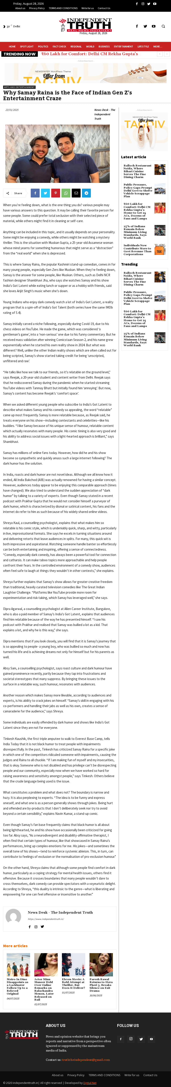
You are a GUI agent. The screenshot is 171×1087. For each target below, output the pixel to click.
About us (57, 1075)
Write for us (131, 1075)
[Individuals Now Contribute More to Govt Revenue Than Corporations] (160, 249)
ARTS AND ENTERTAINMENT (19, 87)
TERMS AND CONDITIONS (104, 1075)
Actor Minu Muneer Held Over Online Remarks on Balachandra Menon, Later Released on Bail (44, 989)
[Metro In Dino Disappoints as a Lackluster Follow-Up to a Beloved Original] (18, 964)
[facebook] (29, 926)
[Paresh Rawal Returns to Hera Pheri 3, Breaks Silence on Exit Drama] (101, 964)
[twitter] (42, 926)
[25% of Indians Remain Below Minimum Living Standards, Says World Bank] (160, 230)
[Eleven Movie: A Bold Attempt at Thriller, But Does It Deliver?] (73, 964)
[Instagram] (130, 1039)
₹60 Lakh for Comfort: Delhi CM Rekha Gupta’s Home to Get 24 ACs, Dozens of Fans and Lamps (137, 211)
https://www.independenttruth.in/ (46, 919)
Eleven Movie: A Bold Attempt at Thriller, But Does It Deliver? (73, 984)
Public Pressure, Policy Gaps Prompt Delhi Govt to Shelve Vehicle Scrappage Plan (138, 190)
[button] (163, 26)
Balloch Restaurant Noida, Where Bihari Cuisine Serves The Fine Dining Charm (137, 171)
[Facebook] (120, 1039)
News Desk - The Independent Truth (104, 114)
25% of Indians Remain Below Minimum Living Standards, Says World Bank (135, 232)
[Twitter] (141, 1039)
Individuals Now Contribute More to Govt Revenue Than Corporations (137, 250)
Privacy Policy (75, 1075)
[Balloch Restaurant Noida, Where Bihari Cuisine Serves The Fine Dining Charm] (160, 169)
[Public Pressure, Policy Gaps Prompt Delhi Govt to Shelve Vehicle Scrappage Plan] (160, 188)
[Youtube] (151, 1039)
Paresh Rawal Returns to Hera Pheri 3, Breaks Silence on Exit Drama (101, 985)
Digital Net (89, 1083)
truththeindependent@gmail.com (86, 1060)
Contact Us (150, 1075)
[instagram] (36, 926)
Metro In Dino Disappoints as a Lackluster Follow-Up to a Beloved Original (17, 987)
